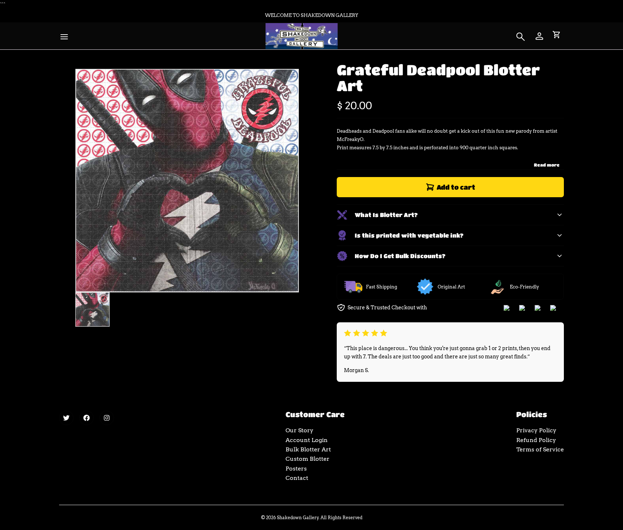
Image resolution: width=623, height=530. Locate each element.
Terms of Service (540, 449)
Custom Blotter (308, 458)
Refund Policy (536, 440)
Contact (297, 477)
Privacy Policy (536, 430)
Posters (296, 468)
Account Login (307, 440)
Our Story (299, 430)
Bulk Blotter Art (308, 449)
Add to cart (456, 187)
